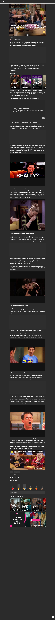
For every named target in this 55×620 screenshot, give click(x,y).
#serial (11, 472)
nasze (33, 65)
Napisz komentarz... (15, 492)
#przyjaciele (16, 472)
